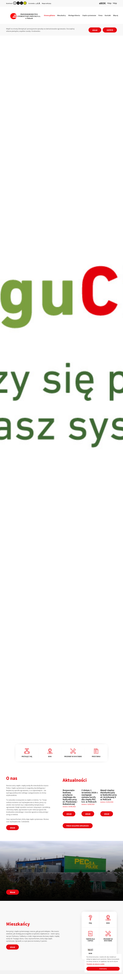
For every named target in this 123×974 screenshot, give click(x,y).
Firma (100, 15)
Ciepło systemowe (89, 15)
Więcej (115, 15)
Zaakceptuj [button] (103, 968)
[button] (102, 3)
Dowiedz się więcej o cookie (95, 964)
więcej (94, 30)
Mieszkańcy (61, 15)
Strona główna (49, 15)
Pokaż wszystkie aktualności (77, 826)
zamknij (110, 30)
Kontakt (108, 15)
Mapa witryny (46, 3)
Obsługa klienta (74, 15)
